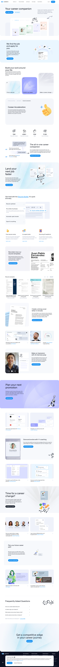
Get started (17, 12)
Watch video (10, 12)
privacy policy (15, 660)
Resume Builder (21, 1)
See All (51, 276)
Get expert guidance (28, 446)
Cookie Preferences (18, 663)
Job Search (28, 1)
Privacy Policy (54, 659)
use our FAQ (22, 618)
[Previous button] (45, 277)
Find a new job (9, 185)
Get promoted (9, 398)
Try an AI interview (36, 364)
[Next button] (47, 277)
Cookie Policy (54, 661)
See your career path (13, 560)
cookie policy (21, 660)
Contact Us (54, 655)
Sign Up (53, 1)
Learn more (8, 241)
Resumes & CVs (45, 655)
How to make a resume (35, 655)
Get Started (29, 641)
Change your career (10, 506)
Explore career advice (35, 155)
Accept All (10, 663)
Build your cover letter (37, 320)
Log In (49, 1)
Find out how (10, 58)
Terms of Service (54, 658)
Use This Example (11, 288)
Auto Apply (33, 1)
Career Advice (39, 1)
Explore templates (13, 263)
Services (14, 1)
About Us (24, 655)
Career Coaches (17, 155)
